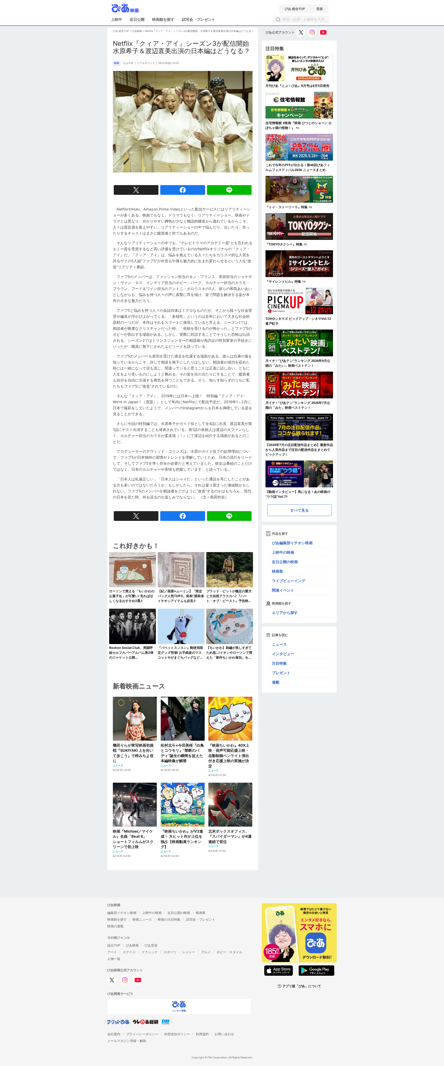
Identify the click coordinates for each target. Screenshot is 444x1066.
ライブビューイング (288, 580)
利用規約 (202, 1034)
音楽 (319, 8)
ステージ (129, 952)
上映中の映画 (283, 552)
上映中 (116, 19)
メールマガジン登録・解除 (126, 1041)
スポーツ (169, 952)
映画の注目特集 (169, 919)
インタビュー (283, 653)
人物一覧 (113, 958)
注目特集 (279, 663)
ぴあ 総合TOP (295, 8)
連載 (275, 682)
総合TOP (113, 945)
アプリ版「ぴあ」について (301, 986)
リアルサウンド (146, 63)
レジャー (188, 952)
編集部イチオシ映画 (121, 912)
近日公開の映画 (285, 561)
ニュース (279, 644)
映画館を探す (163, 19)
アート (112, 952)
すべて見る (299, 510)
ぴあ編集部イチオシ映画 (292, 542)
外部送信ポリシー (177, 1034)
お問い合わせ (224, 1034)
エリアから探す (285, 612)
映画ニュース (142, 919)
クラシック (150, 952)
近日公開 (137, 19)
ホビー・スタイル (229, 952)
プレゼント (281, 672)
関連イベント (283, 590)
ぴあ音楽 (151, 945)
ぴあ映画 (137, 31)
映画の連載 (115, 926)
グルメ (206, 952)
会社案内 (113, 1034)
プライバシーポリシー (142, 1034)
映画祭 (277, 571)
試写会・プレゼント (198, 19)
